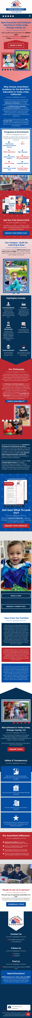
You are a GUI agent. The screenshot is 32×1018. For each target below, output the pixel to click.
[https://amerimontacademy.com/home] (16, 4)
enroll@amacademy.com (17, 939)
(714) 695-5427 (16, 941)
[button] (29, 16)
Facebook (17, 953)
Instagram (17, 955)
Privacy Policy (6, 1013)
